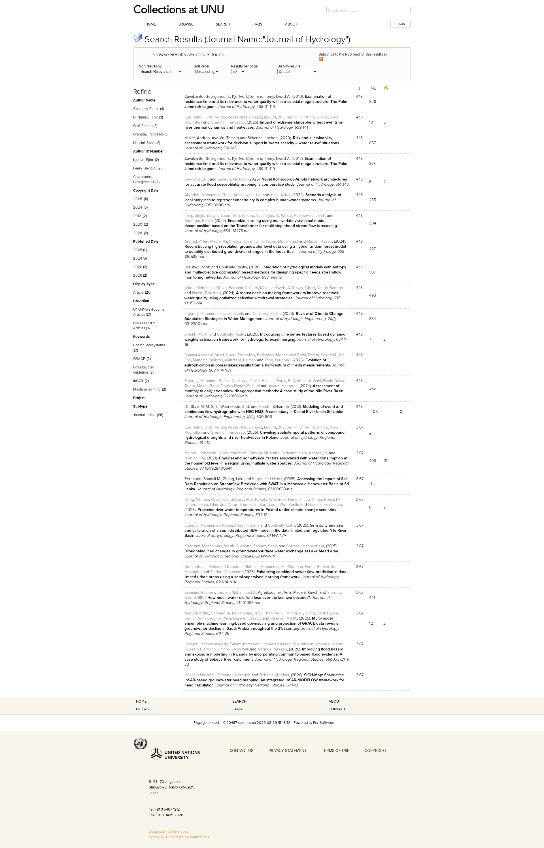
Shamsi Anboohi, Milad (204, 355)
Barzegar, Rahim (198, 220)
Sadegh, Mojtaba (232, 179)
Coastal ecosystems (149, 345)
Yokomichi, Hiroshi (246, 453)
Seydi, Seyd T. (196, 179)
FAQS (237, 709)
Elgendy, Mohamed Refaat (207, 380)
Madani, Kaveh (319, 241)
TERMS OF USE (335, 750)
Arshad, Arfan (196, 241)
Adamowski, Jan (247, 194)
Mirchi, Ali (218, 241)
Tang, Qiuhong (277, 360)
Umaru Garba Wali (233, 649)
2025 (137, 199)
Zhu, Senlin (288, 117)
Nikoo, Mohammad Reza (205, 287)
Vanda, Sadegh (330, 287)
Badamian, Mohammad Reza (281, 355)
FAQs (257, 24)
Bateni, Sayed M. (322, 355)
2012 (137, 216)
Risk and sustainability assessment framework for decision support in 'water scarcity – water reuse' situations (261, 140)
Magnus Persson (272, 649)
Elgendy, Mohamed (201, 313)
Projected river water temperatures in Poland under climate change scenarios (266, 509)
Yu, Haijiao (265, 215)
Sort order (201, 66)
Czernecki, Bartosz (227, 499)
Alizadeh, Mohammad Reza (207, 194)
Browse (185, 24)
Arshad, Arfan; (196, 613)
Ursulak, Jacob (197, 267)
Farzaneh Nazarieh (233, 675)
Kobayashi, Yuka (213, 453)
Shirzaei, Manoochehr (305, 546)
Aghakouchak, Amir (274, 592)
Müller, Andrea (197, 137)
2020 (137, 224)
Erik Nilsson (303, 644)
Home (150, 24)
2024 (137, 207)
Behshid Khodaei (274, 675)
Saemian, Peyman (199, 592)
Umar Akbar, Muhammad (277, 241)
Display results (288, 66)
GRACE (139, 359)
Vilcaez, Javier (241, 241)
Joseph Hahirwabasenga (206, 644)
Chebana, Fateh (301, 566)
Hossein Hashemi (199, 675)
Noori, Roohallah (243, 504)
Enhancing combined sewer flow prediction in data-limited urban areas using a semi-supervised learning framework (266, 574)
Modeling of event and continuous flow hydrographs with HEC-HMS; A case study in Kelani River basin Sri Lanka (263, 409)
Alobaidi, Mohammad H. (265, 566)
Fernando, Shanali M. (202, 478)
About (291, 24)
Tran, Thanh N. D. (269, 613)
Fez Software (323, 722)
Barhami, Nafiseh (243, 287)
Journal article (144, 415)
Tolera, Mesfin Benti (201, 385)
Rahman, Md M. (283, 618)
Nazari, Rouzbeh (206, 293)
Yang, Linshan (218, 215)
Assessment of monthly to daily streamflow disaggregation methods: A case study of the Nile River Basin (263, 388)
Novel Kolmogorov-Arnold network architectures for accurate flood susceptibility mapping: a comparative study (265, 182)
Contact (337, 709)
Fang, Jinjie (194, 215)
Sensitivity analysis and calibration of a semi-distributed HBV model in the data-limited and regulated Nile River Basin (265, 530)
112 (385, 460)
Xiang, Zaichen (318, 613)
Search (223, 24)
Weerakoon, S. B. (235, 406)
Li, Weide (284, 215)
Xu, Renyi (325, 499)
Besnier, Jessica (247, 618)
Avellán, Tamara (225, 137)
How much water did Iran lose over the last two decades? (258, 597)
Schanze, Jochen (263, 137)
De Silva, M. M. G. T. (201, 406)
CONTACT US (241, 750)
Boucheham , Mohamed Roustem (213, 566)
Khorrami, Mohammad (203, 546)
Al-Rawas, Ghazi (301, 287)
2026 (137, 233)
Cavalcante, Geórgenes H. (207, 96)
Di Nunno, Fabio (145, 117)
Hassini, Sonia (144, 143)
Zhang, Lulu (233, 478)
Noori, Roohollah (240, 355)
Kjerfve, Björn (143, 160)
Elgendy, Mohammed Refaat (208, 525)
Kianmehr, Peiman (240, 360)
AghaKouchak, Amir (214, 618)
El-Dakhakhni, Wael (304, 380)
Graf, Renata (143, 126)
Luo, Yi (270, 117)
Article (138, 292)
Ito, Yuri (190, 453)
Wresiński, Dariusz (285, 499)
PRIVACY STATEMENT (288, 750)
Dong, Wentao (196, 499)
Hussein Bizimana (200, 649)
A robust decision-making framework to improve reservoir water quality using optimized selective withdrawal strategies (261, 295)
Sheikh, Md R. (196, 334)
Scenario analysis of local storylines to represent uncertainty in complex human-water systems (262, 197)
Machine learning (146, 389)
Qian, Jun (218, 504)
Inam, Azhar (280, 194)
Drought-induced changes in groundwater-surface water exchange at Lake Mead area (261, 551)
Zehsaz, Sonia (265, 546)
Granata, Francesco (148, 134)
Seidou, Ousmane (225, 571)
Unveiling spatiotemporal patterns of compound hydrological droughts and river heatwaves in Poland (264, 435)
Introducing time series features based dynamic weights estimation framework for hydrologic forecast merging (264, 337)
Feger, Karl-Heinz (267, 478)
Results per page (244, 66)
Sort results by (150, 66)
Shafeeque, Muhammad (231, 613)
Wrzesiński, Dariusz (245, 117)
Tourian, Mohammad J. (236, 592)
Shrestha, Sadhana (280, 453)
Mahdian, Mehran (208, 360)
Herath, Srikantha (274, 406)
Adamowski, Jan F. (310, 215)
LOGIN (400, 24)
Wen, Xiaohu (243, 215)
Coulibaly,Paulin (281, 525)
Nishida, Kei (194, 458)
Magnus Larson (328, 644)
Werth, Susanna (237, 546)
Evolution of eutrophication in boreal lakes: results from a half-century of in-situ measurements (257, 363)
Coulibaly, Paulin (146, 109)
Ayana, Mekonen (283, 385)
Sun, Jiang (193, 117)
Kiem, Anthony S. (313, 453)
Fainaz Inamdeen (245, 644)
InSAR (138, 381)
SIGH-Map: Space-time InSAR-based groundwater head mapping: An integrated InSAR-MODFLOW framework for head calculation (264, 680)
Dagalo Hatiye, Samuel (240, 385)
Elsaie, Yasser (335, 380)
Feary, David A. (145, 168)
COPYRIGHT (375, 750)
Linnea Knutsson (276, 644)
